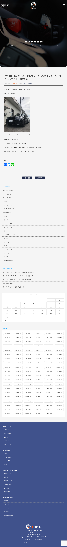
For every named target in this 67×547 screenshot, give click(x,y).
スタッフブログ (7, 444)
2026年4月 (48, 333)
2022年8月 (7, 367)
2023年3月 (59, 358)
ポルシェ (6, 242)
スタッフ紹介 (7, 461)
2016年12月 (28, 413)
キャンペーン (8, 205)
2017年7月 (18, 409)
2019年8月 (7, 392)
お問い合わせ (7, 511)
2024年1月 (18, 354)
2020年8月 (7, 384)
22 (51, 310)
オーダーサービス (8, 484)
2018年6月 (28, 401)
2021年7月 (18, 375)
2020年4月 (48, 384)
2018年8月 (7, 401)
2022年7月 (18, 367)
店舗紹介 (6, 453)
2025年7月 (18, 341)
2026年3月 (59, 333)
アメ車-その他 (8, 223)
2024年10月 (49, 346)
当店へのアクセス (9, 209)
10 (7, 307)
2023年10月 (49, 354)
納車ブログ (13, 46)
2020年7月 (18, 384)
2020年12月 (28, 379)
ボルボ (6, 238)
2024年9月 (59, 346)
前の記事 (27, 178)
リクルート (6, 504)
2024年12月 (28, 346)
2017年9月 (59, 405)
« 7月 (4, 320)
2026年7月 (18, 333)
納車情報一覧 (31, 83)
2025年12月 (28, 337)
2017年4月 (48, 409)
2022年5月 (38, 367)
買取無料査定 (7, 491)
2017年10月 (49, 405)
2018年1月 (18, 405)
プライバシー (7, 508)
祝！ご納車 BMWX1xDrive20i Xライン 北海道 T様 (18, 276)
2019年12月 (28, 388)
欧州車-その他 (8, 260)
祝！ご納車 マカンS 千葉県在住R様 (13, 287)
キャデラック (8, 227)
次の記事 (39, 178)
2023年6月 (28, 358)
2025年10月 (49, 337)
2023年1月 (18, 363)
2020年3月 (59, 384)
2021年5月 (38, 375)
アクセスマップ (7, 457)
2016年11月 (38, 413)
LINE (5, 5)
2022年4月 (48, 367)
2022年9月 (59, 363)
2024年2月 (7, 354)
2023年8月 (7, 358)
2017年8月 (7, 409)
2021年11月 (38, 371)
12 (24, 307)
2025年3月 (59, 341)
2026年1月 (18, 337)
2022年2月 (7, 371)
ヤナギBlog (7, 194)
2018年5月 (38, 401)
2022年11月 (38, 363)
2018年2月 (7, 405)
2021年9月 (59, 371)
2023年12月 (28, 354)
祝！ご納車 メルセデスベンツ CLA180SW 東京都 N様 (18, 272)
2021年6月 (28, 375)
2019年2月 (7, 396)
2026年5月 (38, 333)
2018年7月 (18, 401)
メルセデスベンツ (9, 249)
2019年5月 (38, 392)
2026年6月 (28, 333)
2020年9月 (59, 379)
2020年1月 (18, 388)
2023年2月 (7, 363)
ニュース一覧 (7, 198)
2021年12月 (28, 371)
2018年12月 (28, 396)
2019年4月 (48, 392)
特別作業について (8, 480)
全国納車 (6, 477)
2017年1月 (18, 413)
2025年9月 (59, 337)
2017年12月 (28, 405)
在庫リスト (2, 5)
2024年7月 (18, 350)
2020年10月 (49, 379)
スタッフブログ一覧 (9, 190)
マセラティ (7, 246)
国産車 (6, 257)
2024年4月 (48, 350)
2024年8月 (7, 350)
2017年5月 (38, 409)
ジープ (6, 231)
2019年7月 (18, 392)
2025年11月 (38, 337)
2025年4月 (48, 341)
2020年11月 (38, 379)
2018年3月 (59, 401)
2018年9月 (59, 396)
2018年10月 (49, 396)
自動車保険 (6, 488)
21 (42, 310)
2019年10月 (49, 388)
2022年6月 (28, 367)
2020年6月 (28, 384)
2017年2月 (7, 413)
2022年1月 (18, 371)
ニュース (6, 437)
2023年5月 (38, 358)
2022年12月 (28, 363)
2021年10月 (49, 371)
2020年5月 (38, 384)
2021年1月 (18, 379)
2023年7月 (18, 358)
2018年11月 (38, 396)
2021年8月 (7, 375)
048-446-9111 (8, 5)
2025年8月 (7, 341)
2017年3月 (59, 409)
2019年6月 (28, 392)
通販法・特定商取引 (8, 515)
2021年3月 (59, 375)
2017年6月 (28, 409)
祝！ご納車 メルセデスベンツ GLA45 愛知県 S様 (17, 279)
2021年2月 (7, 379)
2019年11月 (38, 388)
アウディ (6, 220)
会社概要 (6, 500)
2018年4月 (48, 401)
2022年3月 (59, 367)
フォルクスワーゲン (10, 234)
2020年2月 (7, 388)
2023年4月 (48, 358)
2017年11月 (38, 405)
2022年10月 (49, 363)
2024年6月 (28, 350)
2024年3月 (59, 350)
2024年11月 (38, 346)
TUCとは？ (6, 464)
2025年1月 (18, 346)
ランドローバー (8, 253)
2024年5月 (38, 350)
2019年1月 (18, 396)
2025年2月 (7, 346)
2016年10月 (49, 413)
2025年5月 (38, 341)
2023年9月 (59, 354)
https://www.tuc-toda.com (34, 539)
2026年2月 (7, 337)
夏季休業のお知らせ (9, 283)
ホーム (7, 46)
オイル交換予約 (7, 433)
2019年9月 (59, 388)
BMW (25, 83)
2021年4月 (48, 375)
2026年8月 (7, 333)
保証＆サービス (7, 473)
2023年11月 (38, 354)
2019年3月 (59, 392)
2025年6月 (28, 341)
